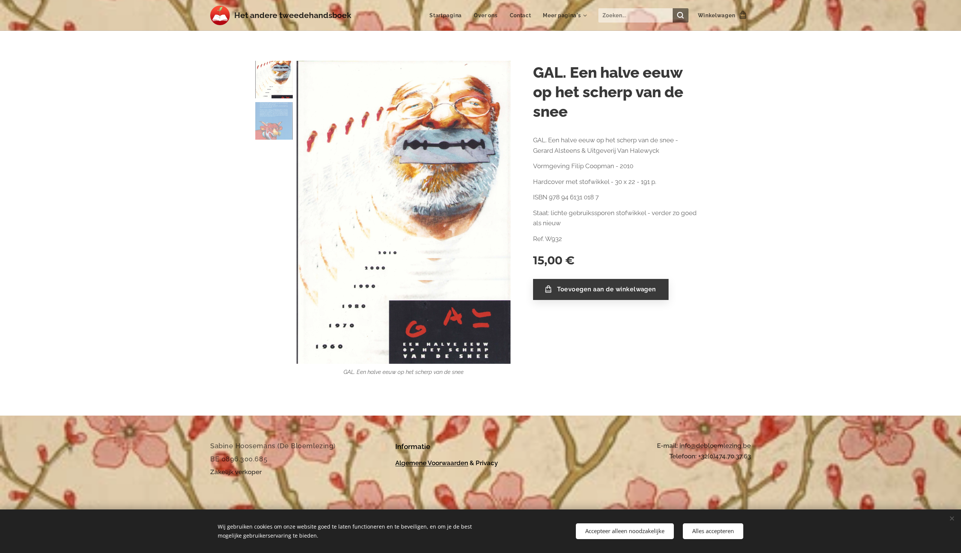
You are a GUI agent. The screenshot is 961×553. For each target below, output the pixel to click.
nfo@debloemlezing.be (716, 445)
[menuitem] (448, 15)
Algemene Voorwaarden (431, 463)
